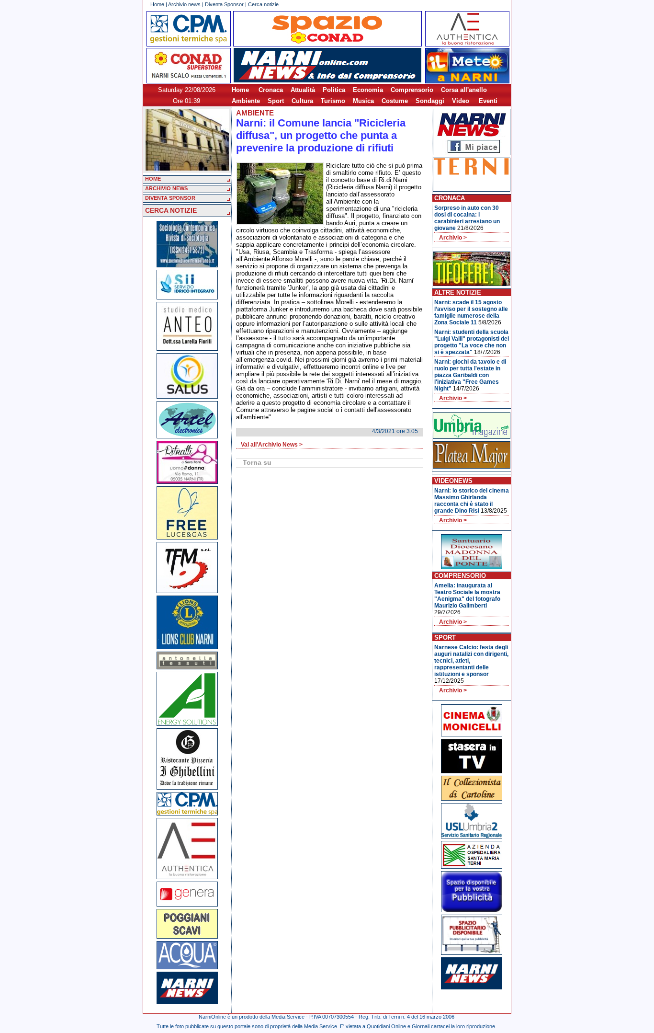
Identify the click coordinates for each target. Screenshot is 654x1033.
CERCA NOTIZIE (171, 210)
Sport (276, 100)
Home (157, 4)
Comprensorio (412, 89)
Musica (363, 100)
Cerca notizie (263, 4)
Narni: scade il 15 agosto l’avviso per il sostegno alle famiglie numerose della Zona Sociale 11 (471, 312)
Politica (334, 89)
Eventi (488, 100)
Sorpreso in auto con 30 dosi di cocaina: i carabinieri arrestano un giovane (467, 218)
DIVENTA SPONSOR (170, 198)
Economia (368, 89)
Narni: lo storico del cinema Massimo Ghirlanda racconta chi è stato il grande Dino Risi (471, 500)
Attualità (303, 89)
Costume (395, 100)
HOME (153, 179)
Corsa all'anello (464, 89)
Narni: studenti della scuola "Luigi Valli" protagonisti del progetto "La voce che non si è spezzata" (471, 342)
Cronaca (271, 89)
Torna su (257, 462)
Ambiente (246, 100)
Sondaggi (430, 100)
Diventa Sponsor (224, 4)
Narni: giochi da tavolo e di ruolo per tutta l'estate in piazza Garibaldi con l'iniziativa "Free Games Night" (470, 375)
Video (460, 100)
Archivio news (184, 4)
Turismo (333, 100)
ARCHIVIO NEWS (166, 188)
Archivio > (453, 237)
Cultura (302, 100)
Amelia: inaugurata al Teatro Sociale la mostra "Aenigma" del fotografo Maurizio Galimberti (467, 595)
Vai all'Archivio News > (272, 444)
